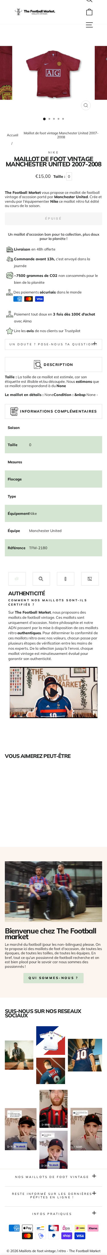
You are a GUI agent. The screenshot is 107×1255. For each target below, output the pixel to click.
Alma (27, 321)
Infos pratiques (52, 1214)
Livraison (22, 249)
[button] (17, 578)
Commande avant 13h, (35, 259)
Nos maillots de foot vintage (52, 1177)
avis (31, 330)
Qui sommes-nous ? (53, 978)
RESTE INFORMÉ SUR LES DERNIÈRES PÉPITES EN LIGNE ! (52, 1195)
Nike (53, 152)
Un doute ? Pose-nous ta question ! (53, 344)
